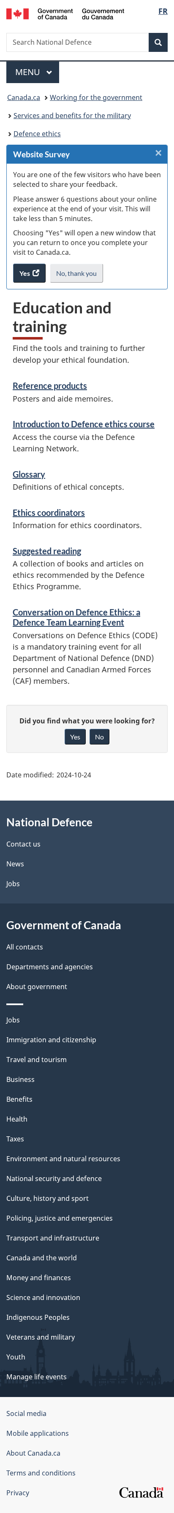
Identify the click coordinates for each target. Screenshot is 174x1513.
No (99, 737)
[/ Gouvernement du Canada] (65, 13)
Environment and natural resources (63, 1158)
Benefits (19, 1099)
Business (20, 1079)
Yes (75, 737)
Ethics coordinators (49, 512)
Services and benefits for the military (72, 115)
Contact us (23, 844)
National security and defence (54, 1178)
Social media (26, 1413)
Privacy (17, 1492)
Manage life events (36, 1376)
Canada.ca (23, 97)
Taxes (15, 1139)
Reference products (50, 385)
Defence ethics (37, 133)
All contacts (24, 947)
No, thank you (77, 276)
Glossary (29, 474)
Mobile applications (37, 1433)
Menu (28, 72)
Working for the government (96, 97)
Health (16, 1119)
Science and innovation (43, 1297)
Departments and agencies (49, 966)
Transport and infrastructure (52, 1238)
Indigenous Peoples (38, 1317)
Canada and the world (41, 1257)
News (15, 863)
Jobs (13, 883)
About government (36, 986)
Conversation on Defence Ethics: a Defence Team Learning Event (76, 617)
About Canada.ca (33, 1453)
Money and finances (38, 1277)
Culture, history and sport (47, 1198)
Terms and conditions (41, 1473)
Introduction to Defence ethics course (84, 424)
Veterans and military (40, 1337)
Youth (15, 1357)
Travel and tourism (36, 1059)
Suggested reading (47, 551)
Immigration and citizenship (51, 1039)
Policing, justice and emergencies (59, 1218)
